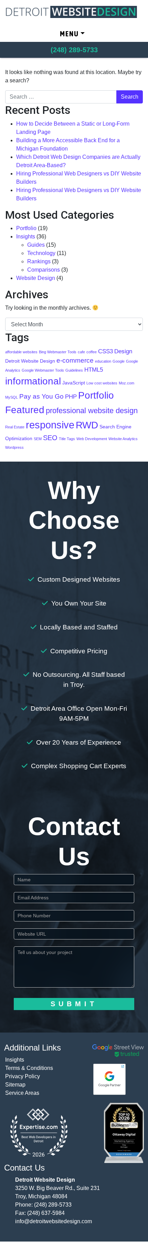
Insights (25, 236)
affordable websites (21, 352)
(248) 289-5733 (53, 1205)
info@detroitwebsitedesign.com (53, 1221)
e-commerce (75, 360)
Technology (41, 253)
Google (119, 361)
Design (123, 351)
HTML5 (93, 369)
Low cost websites (101, 383)
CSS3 (105, 351)
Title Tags (67, 439)
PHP (71, 396)
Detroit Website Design (30, 361)
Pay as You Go (41, 396)
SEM (38, 439)
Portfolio (26, 228)
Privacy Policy (22, 1076)
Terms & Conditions (29, 1068)
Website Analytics (123, 439)
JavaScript (73, 382)
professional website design (92, 410)
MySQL (11, 397)
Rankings (39, 261)
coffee (91, 352)
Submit (74, 1004)
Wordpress (14, 447)
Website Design (35, 278)
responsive (50, 424)
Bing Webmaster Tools (57, 352)
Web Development (91, 439)
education (103, 361)
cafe (81, 352)
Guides (36, 245)
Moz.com (126, 383)
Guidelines (74, 370)
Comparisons (43, 270)
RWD (87, 424)
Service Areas (22, 1093)
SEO (50, 438)
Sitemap (15, 1085)
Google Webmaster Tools (43, 370)
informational (33, 381)
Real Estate (14, 427)
